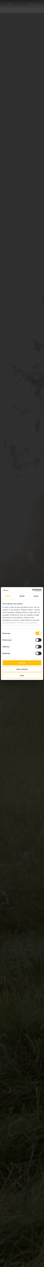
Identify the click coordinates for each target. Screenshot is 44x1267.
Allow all (22, 663)
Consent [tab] (8, 596)
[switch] (38, 640)
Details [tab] (22, 596)
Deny (22, 675)
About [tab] (36, 596)
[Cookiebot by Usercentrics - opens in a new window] (32, 590)
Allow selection (22, 669)
